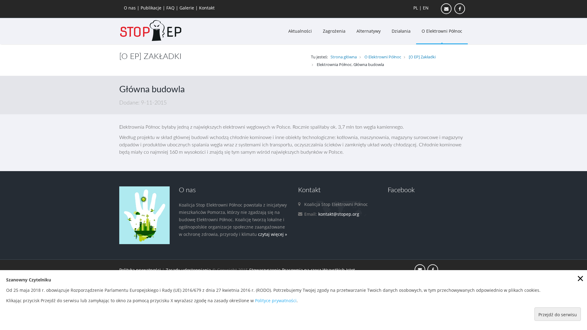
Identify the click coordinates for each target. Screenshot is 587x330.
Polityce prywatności (276, 300)
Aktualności (300, 31)
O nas (130, 8)
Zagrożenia (334, 31)
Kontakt (207, 8)
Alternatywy (368, 31)
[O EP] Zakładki (422, 57)
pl (415, 8)
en (426, 8)
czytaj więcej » (272, 234)
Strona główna (343, 57)
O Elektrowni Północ (442, 31)
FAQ (171, 8)
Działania (401, 31)
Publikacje (152, 8)
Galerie (187, 8)
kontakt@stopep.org (338, 214)
